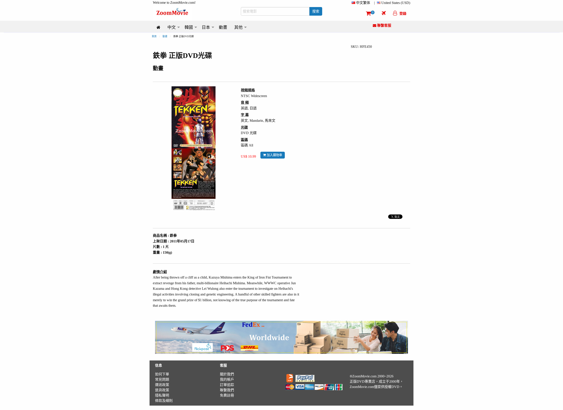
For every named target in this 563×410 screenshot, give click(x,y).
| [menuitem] (374, 3)
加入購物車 (274, 155)
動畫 (165, 36)
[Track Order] (383, 13)
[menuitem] (362, 3)
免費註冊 (227, 395)
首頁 (154, 36)
